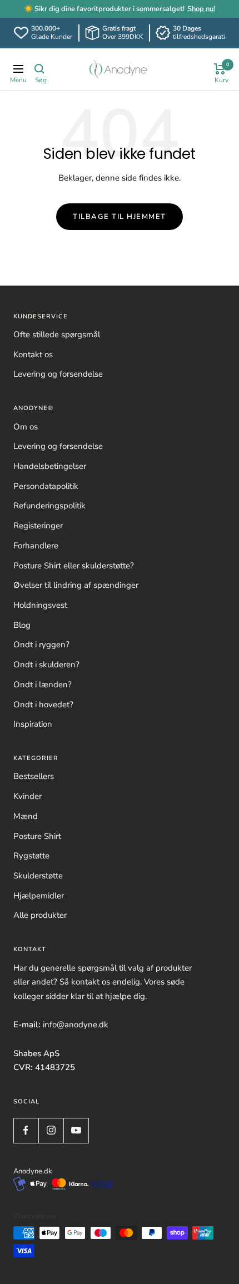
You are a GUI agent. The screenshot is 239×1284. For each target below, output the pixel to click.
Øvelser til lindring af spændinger (75, 585)
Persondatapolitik (45, 486)
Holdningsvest (40, 605)
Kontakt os (33, 354)
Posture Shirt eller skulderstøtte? (73, 565)
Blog (22, 625)
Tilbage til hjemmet (119, 217)
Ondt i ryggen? (41, 644)
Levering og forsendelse (58, 373)
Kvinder (27, 796)
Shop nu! (201, 9)
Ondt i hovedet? (43, 704)
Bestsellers (33, 776)
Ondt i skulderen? (46, 664)
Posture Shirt (37, 836)
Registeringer (38, 525)
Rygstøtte (31, 855)
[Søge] (39, 69)
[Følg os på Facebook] (25, 1130)
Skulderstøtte (38, 875)
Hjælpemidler (38, 895)
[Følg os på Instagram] (50, 1130)
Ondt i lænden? (42, 684)
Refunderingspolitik (49, 505)
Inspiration (32, 724)
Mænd (25, 816)
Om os (25, 426)
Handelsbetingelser (49, 466)
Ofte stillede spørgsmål (56, 334)
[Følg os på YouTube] (75, 1130)
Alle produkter (40, 915)
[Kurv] (220, 68)
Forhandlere (35, 545)
